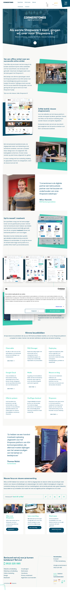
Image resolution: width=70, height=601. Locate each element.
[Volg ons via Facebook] (46, 3)
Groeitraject (25, 569)
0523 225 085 (58, 567)
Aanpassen (34, 311)
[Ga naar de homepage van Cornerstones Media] (8, 2)
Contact (27, 6)
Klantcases (27, 2)
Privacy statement (26, 575)
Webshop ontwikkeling (10, 571)
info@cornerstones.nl (60, 565)
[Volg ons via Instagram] (47, 4)
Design (6, 575)
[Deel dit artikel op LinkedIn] (54, 496)
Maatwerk (7, 577)
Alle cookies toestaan (55, 311)
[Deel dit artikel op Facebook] (50, 496)
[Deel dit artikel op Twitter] (59, 496)
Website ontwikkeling (10, 569)
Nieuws (34, 2)
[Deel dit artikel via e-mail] (64, 496)
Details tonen (59, 306)
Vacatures (20, 6)
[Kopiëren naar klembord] (45, 496)
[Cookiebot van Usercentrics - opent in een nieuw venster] (59, 289)
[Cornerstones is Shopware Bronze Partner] (59, 580)
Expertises (20, 2)
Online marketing (9, 573)
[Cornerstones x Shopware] (10, 583)
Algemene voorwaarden (28, 577)
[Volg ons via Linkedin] (47, 5)
